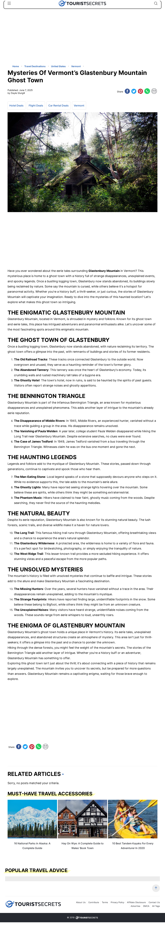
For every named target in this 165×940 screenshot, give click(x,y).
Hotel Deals (16, 105)
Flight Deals (36, 105)
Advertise (135, 906)
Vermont (79, 105)
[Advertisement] (32, 39)
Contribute (93, 902)
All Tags (156, 906)
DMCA (146, 906)
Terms (105, 902)
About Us (81, 902)
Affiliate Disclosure (136, 902)
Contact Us (154, 902)
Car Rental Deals (58, 105)
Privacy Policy (117, 902)
